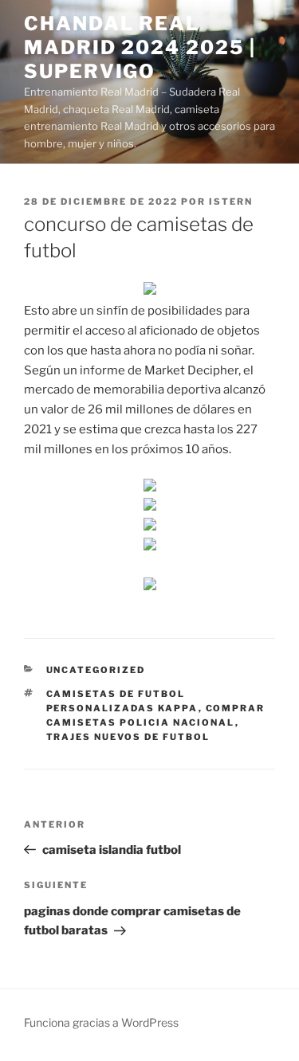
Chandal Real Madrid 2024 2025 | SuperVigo (140, 47)
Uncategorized (96, 669)
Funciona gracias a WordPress (101, 1022)
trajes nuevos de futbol (128, 736)
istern (231, 201)
